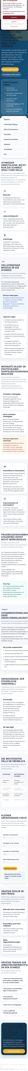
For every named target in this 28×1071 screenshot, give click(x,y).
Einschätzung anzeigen (10, 868)
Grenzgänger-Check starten (11, 74)
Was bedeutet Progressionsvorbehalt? (10, 998)
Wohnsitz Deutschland (11, 129)
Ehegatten (7, 144)
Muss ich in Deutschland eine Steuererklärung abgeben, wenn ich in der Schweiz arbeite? (13, 980)
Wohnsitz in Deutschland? (10, 835)
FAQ (5, 154)
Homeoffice (7, 134)
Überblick (7, 119)
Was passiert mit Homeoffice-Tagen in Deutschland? (12, 989)
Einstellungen (6, 13)
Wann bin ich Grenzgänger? (12, 1005)
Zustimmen (14, 17)
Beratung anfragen (14, 1051)
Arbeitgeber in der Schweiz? (11, 843)
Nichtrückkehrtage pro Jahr (11, 859)
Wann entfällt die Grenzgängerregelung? (10, 1012)
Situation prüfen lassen (10, 69)
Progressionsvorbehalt (11, 139)
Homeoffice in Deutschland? (11, 851)
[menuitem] (13, 1068)
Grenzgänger (8, 149)
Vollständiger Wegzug (10, 124)
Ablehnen (14, 21)
